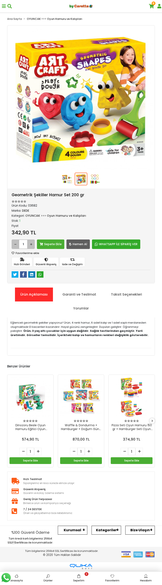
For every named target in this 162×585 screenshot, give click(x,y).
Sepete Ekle (53, 244)
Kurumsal (72, 530)
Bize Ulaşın (140, 530)
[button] (22, 99)
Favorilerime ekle (27, 253)
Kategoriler (106, 530)
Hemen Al (80, 244)
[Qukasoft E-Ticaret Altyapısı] (81, 566)
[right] (152, 421)
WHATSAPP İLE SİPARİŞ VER (118, 244)
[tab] (34, 294)
